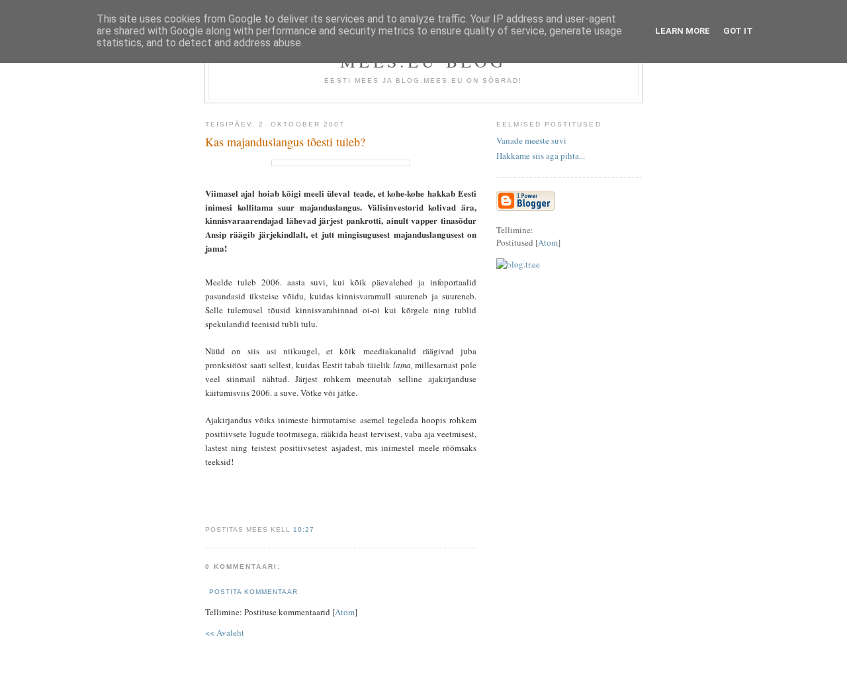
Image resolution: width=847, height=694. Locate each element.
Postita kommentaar (253, 591)
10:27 (303, 529)
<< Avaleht (224, 632)
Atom (345, 612)
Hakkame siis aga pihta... (540, 156)
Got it (738, 31)
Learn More (682, 31)
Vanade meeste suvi (531, 140)
